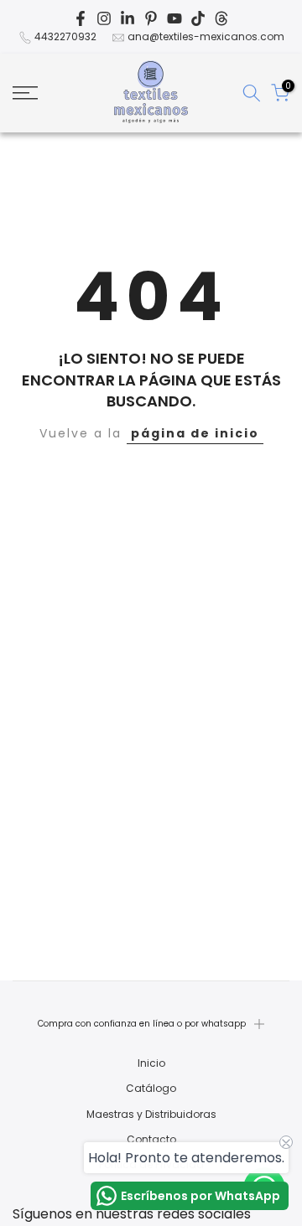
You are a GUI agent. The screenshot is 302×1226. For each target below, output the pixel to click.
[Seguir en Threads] (221, 18)
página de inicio (195, 433)
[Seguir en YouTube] (174, 18)
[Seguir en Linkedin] (127, 18)
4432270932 (65, 36)
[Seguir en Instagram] (104, 18)
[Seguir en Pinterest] (151, 18)
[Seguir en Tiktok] (198, 18)
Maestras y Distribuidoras (151, 1114)
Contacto (151, 1139)
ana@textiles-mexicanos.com (206, 36)
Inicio (151, 1063)
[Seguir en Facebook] (80, 18)
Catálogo (151, 1088)
